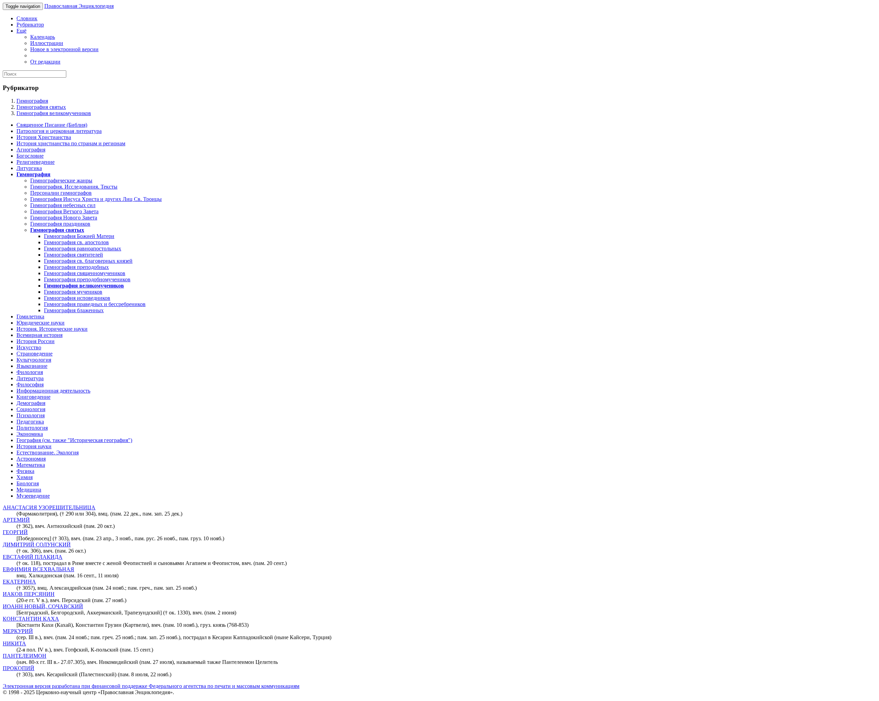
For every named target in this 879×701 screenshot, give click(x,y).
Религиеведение (35, 162)
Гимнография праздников (60, 224)
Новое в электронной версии (64, 49)
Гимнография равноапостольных (82, 248)
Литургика (29, 168)
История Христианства (43, 137)
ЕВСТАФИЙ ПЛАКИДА (32, 557)
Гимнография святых (41, 107)
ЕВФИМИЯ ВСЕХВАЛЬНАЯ (38, 569)
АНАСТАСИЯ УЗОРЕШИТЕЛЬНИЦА (49, 507)
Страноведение (34, 354)
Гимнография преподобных (76, 267)
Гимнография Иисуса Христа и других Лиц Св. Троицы (96, 199)
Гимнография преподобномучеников (87, 279)
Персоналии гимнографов (61, 193)
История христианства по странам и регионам (70, 143)
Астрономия (31, 459)
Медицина (28, 490)
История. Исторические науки (52, 329)
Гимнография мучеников (73, 292)
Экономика (29, 434)
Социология (30, 409)
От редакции (45, 62)
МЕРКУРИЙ (18, 631)
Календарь (42, 37)
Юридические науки (40, 323)
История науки (34, 446)
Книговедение (33, 397)
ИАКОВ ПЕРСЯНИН (29, 594)
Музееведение (33, 496)
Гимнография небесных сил (62, 205)
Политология (32, 428)
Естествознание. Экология (47, 452)
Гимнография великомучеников (53, 113)
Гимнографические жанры (61, 180)
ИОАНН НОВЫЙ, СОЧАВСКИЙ (43, 606)
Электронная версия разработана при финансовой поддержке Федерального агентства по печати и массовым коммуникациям (151, 686)
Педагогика (30, 422)
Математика (30, 465)
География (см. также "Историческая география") (74, 440)
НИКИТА (14, 643)
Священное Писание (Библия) (51, 125)
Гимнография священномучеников (84, 273)
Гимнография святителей (73, 255)
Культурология (33, 360)
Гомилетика (30, 316)
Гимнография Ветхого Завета (64, 211)
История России (35, 341)
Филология (29, 372)
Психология (30, 415)
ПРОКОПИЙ (18, 668)
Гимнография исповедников (77, 298)
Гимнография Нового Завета (63, 218)
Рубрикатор (30, 24)
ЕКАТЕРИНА (19, 582)
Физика (25, 471)
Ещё (21, 31)
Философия (30, 384)
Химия (24, 477)
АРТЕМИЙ (16, 520)
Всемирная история (39, 335)
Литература (30, 378)
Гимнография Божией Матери (79, 236)
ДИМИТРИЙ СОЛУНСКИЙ (37, 544)
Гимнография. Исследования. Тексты (73, 187)
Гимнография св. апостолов (76, 242)
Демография (30, 403)
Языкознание (31, 366)
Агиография (30, 149)
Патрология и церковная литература (59, 131)
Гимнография (32, 101)
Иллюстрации (46, 43)
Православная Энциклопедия (79, 6)
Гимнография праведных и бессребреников (95, 304)
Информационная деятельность (53, 391)
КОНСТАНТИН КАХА (31, 619)
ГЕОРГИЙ (15, 532)
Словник (26, 18)
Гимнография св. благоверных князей (88, 261)
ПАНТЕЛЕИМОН (24, 656)
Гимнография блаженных (74, 310)
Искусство (28, 347)
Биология (27, 483)
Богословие (30, 156)
